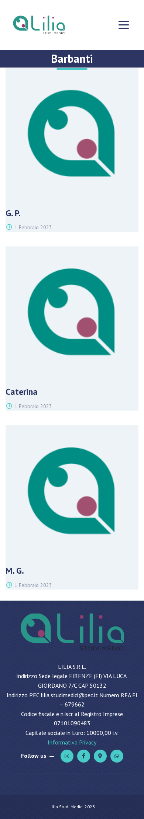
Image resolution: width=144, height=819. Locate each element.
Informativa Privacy (72, 742)
